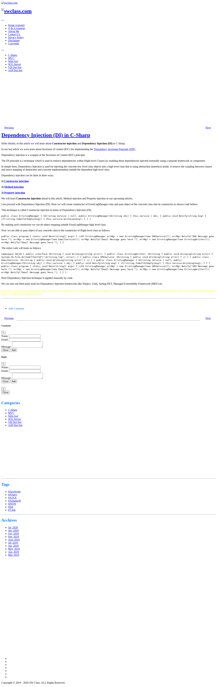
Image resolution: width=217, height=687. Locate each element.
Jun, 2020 (13, 530)
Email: (4, 339)
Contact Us (14, 34)
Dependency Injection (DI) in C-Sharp (45, 135)
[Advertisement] (103, 98)
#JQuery (12, 494)
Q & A (16, 28)
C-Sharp (12, 55)
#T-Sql (11, 509)
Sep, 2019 (13, 536)
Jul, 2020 (13, 527)
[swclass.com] (16, 11)
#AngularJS (14, 500)
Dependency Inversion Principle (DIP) (115, 149)
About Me (13, 31)
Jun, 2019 (13, 545)
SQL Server (14, 64)
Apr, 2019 (13, 551)
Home (16, 25)
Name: (4, 336)
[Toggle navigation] (2, 20)
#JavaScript (14, 491)
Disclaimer (14, 40)
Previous (9, 127)
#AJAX (12, 497)
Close (5, 392)
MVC (11, 58)
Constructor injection (16, 181)
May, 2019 (14, 548)
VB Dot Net (14, 67)
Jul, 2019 (13, 542)
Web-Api (13, 61)
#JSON (12, 503)
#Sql (10, 506)
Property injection (14, 192)
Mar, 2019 (13, 555)
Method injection (14, 186)
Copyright (13, 43)
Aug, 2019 (14, 539)
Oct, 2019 (13, 533)
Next (208, 127)
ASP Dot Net (15, 70)
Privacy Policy (16, 37)
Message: (6, 346)
